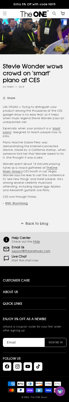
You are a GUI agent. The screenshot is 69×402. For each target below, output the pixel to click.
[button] (54, 13)
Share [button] (11, 98)
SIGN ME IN (55, 342)
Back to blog (36, 223)
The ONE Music (38, 397)
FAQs (36, 241)
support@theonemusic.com (31, 251)
